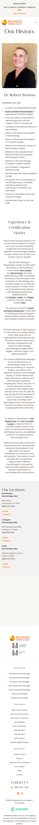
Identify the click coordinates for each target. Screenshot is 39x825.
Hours (5, 511)
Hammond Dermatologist (20, 678)
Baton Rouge (16, 273)
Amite (20, 297)
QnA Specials (19, 13)
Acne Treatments (19, 726)
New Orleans (25, 270)
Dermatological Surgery (19, 742)
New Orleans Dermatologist (19, 686)
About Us (19, 758)
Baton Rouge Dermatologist (19, 690)
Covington (11, 297)
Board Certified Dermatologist (19, 111)
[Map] (19, 601)
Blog (19, 771)
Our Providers (19, 767)
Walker (31, 297)
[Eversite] (19, 809)
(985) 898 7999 (8, 532)
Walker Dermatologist (19, 698)
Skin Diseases (19, 722)
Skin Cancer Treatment (19, 718)
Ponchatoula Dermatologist (19, 674)
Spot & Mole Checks (19, 710)
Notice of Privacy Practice (19, 762)
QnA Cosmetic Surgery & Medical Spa (19, 8)
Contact (6, 514)
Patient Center (19, 754)
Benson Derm (19, 3)
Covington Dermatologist (19, 682)
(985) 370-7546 (8, 506)
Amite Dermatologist (19, 694)
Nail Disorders (19, 730)
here (23, 302)
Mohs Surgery (19, 738)
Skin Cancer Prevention (19, 714)
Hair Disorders (19, 734)
